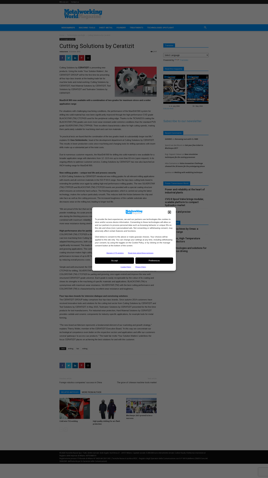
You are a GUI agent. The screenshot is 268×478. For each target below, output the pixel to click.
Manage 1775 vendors (115, 253)
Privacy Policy (140, 267)
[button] (169, 212)
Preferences (154, 260)
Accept (114, 260)
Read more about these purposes (140, 253)
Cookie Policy (126, 267)
